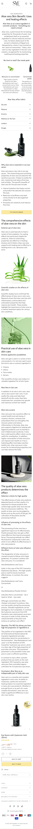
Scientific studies (7, 294)
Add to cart (16, 759)
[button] (26, 3)
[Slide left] (25, 729)
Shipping (9, 749)
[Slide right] (29, 729)
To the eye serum (16, 212)
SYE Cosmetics (13, 823)
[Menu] (2, 3)
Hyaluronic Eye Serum (9, 571)
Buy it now (16, 764)
